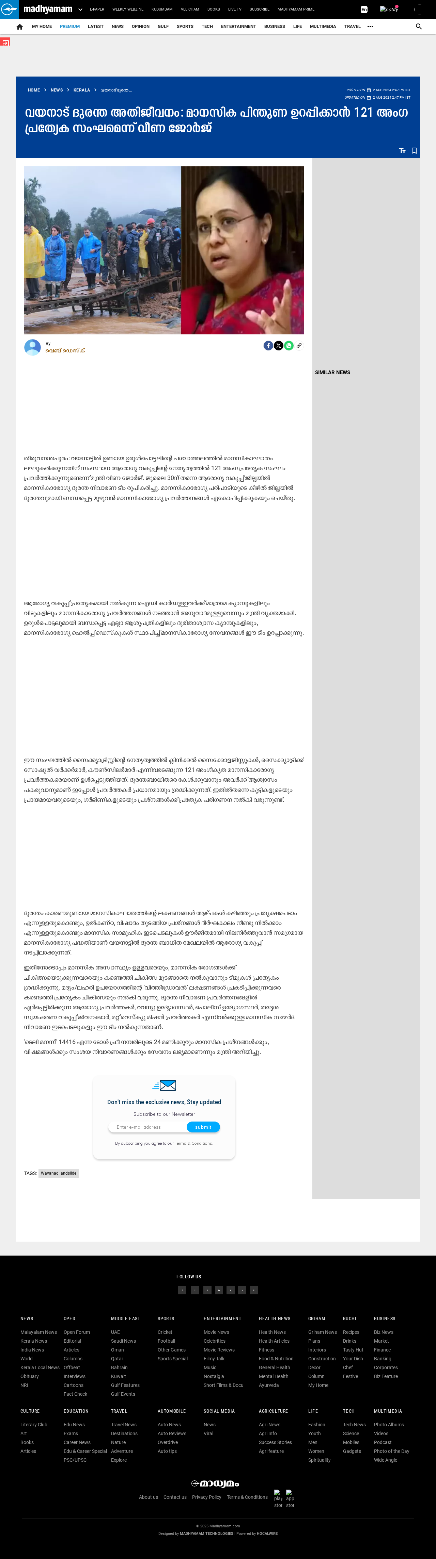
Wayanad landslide (58, 1173)
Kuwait (118, 1376)
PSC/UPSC (75, 1460)
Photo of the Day (391, 1451)
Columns (73, 1358)
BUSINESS (384, 1319)
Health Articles (274, 1341)
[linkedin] (219, 1290)
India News (32, 1350)
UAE (115, 1332)
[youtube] (230, 1290)
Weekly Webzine (127, 9)
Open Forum (77, 1332)
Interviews (74, 1376)
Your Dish (353, 1358)
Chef (348, 1367)
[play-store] (279, 1499)
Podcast (383, 1442)
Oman (117, 1350)
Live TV (235, 9)
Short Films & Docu (224, 1385)
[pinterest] (254, 1290)
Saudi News (123, 1341)
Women (316, 1451)
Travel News (124, 1424)
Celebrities (214, 1341)
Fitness (266, 1350)
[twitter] (195, 1290)
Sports (185, 26)
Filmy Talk (214, 1358)
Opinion (141, 26)
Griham (317, 1319)
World (26, 1358)
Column (316, 1376)
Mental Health (274, 1376)
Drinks (349, 1341)
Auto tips (167, 1451)
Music (210, 1367)
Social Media (219, 1411)
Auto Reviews (172, 1433)
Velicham (190, 9)
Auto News (169, 1424)
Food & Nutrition (276, 1358)
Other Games (172, 1350)
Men (312, 1442)
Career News (77, 1442)
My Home (42, 26)
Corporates (386, 1367)
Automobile (172, 1411)
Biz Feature (386, 1376)
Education (76, 1411)
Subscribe (259, 9)
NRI (24, 1385)
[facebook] (268, 346)
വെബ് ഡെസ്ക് (65, 350)
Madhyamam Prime (296, 9)
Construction (322, 1358)
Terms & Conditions (193, 1143)
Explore (119, 1460)
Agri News (269, 1424)
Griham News (322, 1332)
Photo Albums (389, 1424)
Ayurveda (269, 1385)
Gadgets (352, 1451)
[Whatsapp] (289, 346)
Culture (30, 1411)
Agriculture (274, 1411)
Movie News (216, 1332)
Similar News (332, 372)
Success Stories (275, 1442)
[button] (9, 9)
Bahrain (119, 1367)
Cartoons (73, 1385)
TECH (207, 26)
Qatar (117, 1358)
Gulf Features (125, 1385)
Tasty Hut (353, 1350)
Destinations (124, 1433)
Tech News (354, 1424)
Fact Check (75, 1394)
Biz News (383, 1332)
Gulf (163, 26)
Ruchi (349, 1319)
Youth (314, 1433)
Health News (275, 1319)
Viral (208, 1433)
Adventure (122, 1451)
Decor (314, 1367)
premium (70, 26)
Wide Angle (385, 1460)
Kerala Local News (40, 1367)
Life (297, 26)
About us (148, 1497)
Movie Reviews (219, 1350)
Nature (118, 1442)
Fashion (316, 1424)
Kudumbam (162, 9)
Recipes (351, 1332)
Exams (71, 1433)
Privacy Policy (206, 1497)
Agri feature (271, 1451)
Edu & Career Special (85, 1451)
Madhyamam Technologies (206, 1533)
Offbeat (72, 1367)
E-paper (97, 9)
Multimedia (323, 26)
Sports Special (173, 1358)
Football (166, 1341)
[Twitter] (279, 346)
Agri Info (268, 1433)
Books (213, 9)
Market (381, 1341)
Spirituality (319, 1460)
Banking (382, 1358)
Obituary (29, 1376)
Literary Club (33, 1424)
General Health (274, 1367)
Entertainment (238, 26)
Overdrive (168, 1442)
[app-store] (291, 1499)
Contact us (175, 1497)
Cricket (165, 1332)
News (118, 26)
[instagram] (207, 1290)
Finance (382, 1350)
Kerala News (33, 1341)
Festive (350, 1376)
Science (351, 1433)
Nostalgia (214, 1376)
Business (274, 26)
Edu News (74, 1424)
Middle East (125, 1319)
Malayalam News (38, 1332)
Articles (71, 1350)
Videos (381, 1433)
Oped (69, 1319)
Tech (349, 1411)
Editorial (72, 1341)
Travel (352, 26)
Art (23, 1433)
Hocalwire (267, 1533)
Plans (314, 1341)
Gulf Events (123, 1394)
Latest (96, 26)
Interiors (317, 1350)
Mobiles (351, 1442)
